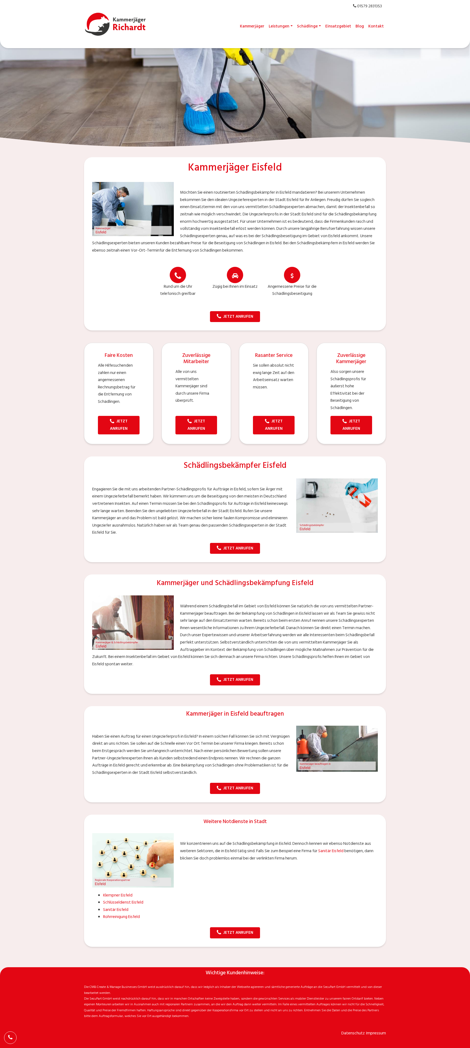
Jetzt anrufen (238, 316)
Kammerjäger (252, 26)
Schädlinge (307, 26)
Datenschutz (353, 1033)
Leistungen (279, 26)
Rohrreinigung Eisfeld (121, 916)
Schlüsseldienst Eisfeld (123, 902)
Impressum (376, 1033)
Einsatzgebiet (338, 26)
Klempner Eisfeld (117, 895)
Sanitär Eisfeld (331, 851)
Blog (359, 26)
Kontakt (376, 26)
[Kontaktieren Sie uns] (10, 1037)
